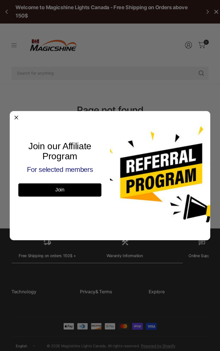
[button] (16, 117)
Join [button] (59, 190)
